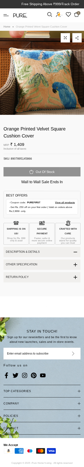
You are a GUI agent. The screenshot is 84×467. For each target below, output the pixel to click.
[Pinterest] (34, 375)
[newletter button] (67, 353)
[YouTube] (43, 375)
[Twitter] (15, 375)
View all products (65, 202)
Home (7, 26)
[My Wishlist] (68, 14)
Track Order (70, 4)
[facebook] (6, 375)
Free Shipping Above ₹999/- (42, 4)
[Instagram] (25, 375)
